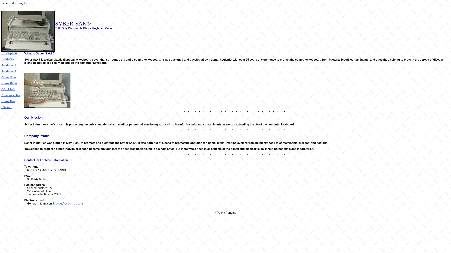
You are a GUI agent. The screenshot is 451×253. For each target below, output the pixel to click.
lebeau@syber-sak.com (68, 203)
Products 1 (8, 65)
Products (7, 59)
